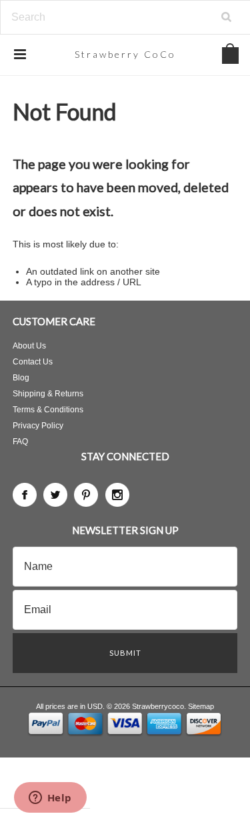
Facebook (25, 495)
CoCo (125, 54)
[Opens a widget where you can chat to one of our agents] (50, 798)
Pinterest (86, 495)
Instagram (117, 495)
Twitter (55, 495)
